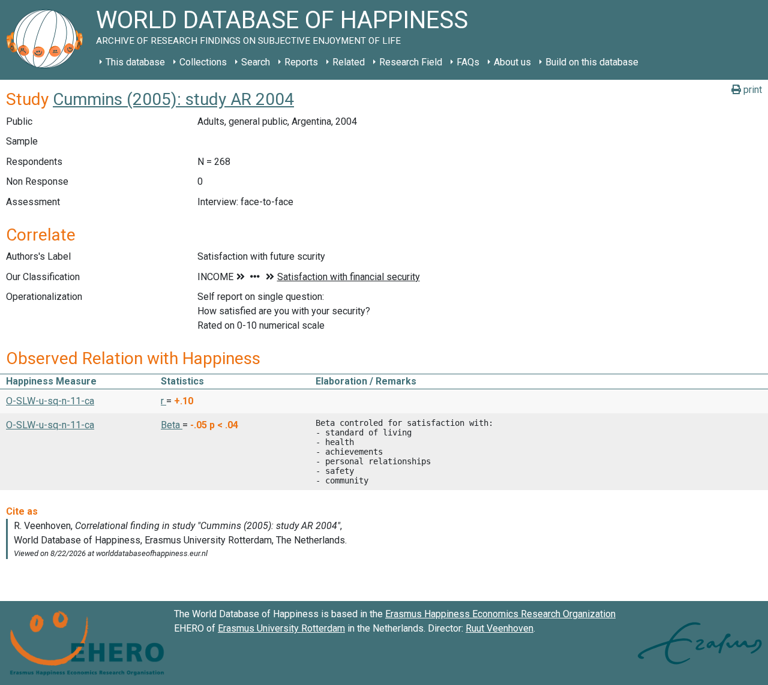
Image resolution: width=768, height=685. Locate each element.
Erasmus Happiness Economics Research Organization (500, 614)
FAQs (468, 62)
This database (135, 62)
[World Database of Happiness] (48, 40)
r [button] (163, 401)
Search (255, 62)
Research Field (410, 62)
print (751, 89)
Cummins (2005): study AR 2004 (173, 99)
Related (348, 62)
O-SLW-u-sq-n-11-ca (50, 401)
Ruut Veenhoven (499, 628)
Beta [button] (171, 425)
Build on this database (591, 62)
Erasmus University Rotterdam (281, 628)
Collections (203, 62)
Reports (301, 62)
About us (512, 62)
